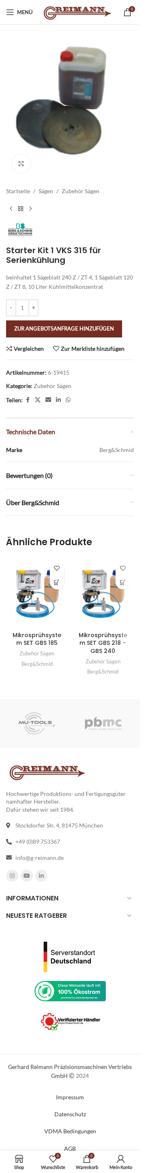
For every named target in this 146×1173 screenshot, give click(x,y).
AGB (70, 1148)
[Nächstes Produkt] (30, 208)
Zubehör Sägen (80, 191)
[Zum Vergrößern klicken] (21, 163)
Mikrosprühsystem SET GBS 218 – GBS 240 (103, 643)
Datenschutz (70, 1114)
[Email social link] (48, 400)
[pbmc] (103, 723)
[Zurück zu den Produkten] (21, 208)
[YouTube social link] (27, 876)
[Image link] (70, 955)
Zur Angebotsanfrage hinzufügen (64, 328)
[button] (57, 582)
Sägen (46, 191)
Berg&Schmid (37, 664)
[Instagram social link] (12, 876)
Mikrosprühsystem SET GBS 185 (37, 639)
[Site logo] (77, 11)
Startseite (18, 191)
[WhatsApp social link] (68, 400)
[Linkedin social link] (58, 400)
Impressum (70, 1097)
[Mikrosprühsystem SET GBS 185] (37, 592)
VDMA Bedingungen (70, 1131)
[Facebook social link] (27, 400)
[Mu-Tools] (36, 723)
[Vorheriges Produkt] (11, 208)
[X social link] (37, 400)
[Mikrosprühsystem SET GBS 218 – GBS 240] (103, 592)
